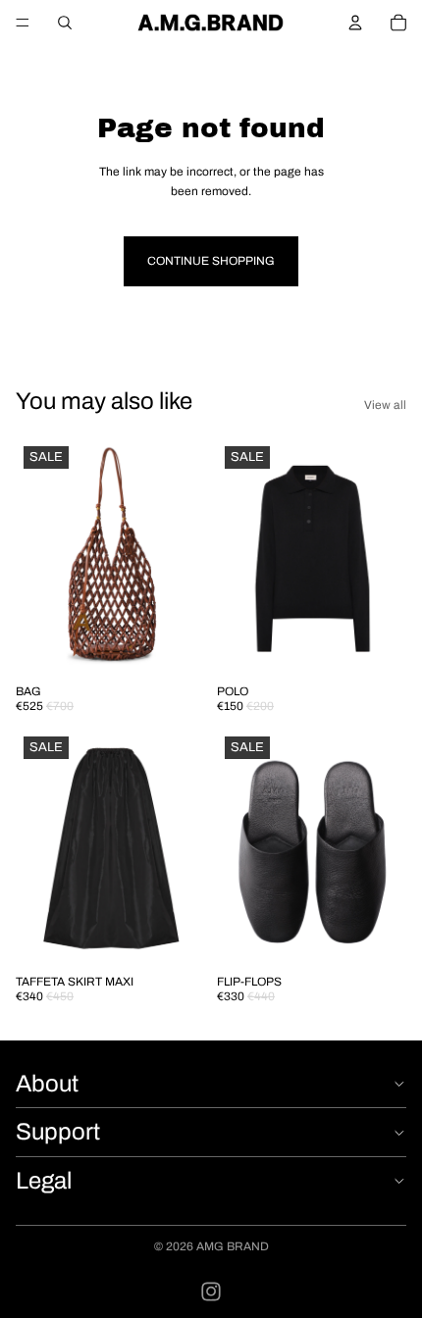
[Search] (64, 22)
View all (385, 405)
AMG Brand (232, 1246)
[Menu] (22, 22)
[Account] (355, 22)
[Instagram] (211, 1291)
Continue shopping (211, 261)
